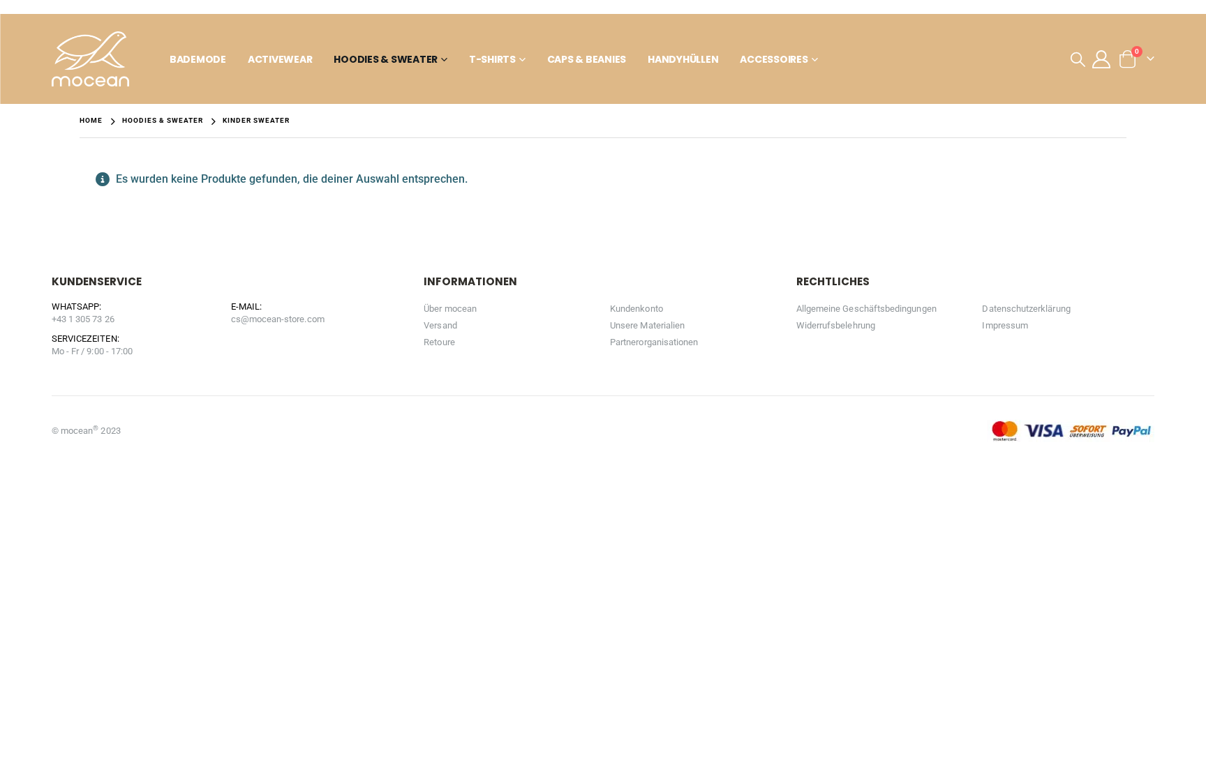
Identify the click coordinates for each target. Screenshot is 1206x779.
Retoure (439, 342)
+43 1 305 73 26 (83, 319)
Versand (440, 325)
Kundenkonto (636, 308)
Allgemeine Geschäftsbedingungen (866, 308)
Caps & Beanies (587, 59)
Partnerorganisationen (654, 342)
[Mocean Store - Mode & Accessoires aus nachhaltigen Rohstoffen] (90, 58)
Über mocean (450, 308)
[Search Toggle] (1078, 59)
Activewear (280, 59)
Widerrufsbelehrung (835, 325)
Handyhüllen (683, 59)
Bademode (198, 59)
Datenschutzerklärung (1026, 308)
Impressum (1005, 325)
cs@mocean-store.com (278, 319)
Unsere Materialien (647, 325)
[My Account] (1101, 59)
